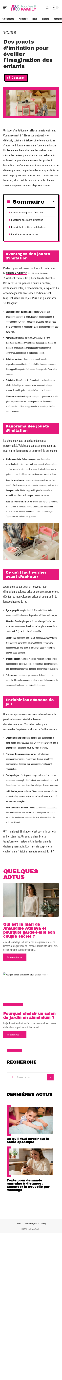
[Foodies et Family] (24, 7)
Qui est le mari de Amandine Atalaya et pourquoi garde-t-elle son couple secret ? (29, 930)
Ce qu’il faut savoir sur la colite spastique (28, 1140)
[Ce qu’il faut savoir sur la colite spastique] (31, 1120)
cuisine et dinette (16, 273)
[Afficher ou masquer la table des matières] (49, 202)
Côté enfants (16, 77)
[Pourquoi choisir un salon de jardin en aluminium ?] (31, 989)
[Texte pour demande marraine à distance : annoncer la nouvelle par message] (31, 1162)
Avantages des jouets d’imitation (27, 212)
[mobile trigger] (6, 7)
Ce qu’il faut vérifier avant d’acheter (29, 227)
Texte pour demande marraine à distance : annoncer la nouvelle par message (28, 1185)
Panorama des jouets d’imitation (27, 219)
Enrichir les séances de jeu (24, 234)
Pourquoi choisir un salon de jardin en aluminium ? (29, 1016)
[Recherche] (47, 7)
